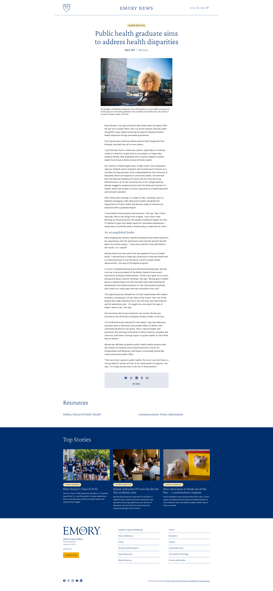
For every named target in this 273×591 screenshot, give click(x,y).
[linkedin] (81, 580)
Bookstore (173, 536)
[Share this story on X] (131, 377)
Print (137, 384)
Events (121, 542)
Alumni (171, 530)
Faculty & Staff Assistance (128, 548)
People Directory (125, 560)
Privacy (168, 581)
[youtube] (77, 580)
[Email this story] (147, 378)
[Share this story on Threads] (142, 377)
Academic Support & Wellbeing (130, 530)
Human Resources (176, 548)
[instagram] (72, 580)
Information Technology (178, 554)
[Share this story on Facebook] (125, 377)
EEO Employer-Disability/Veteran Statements (194, 581)
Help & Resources (125, 554)
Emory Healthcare (125, 536)
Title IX (175, 581)
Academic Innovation (136, 25)
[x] (68, 580)
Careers (172, 542)
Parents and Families (177, 560)
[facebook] (64, 580)
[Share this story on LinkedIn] (136, 377)
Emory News (136, 8)
